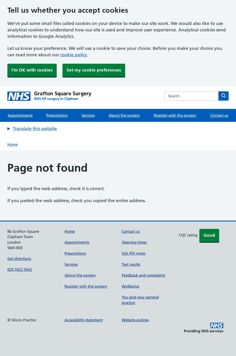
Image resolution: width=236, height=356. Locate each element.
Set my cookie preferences (94, 70)
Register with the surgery (175, 115)
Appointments (20, 115)
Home (12, 144)
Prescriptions (57, 115)
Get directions (19, 258)
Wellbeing (130, 286)
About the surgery (124, 115)
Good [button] (209, 235)
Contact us (219, 115)
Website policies (135, 320)
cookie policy (73, 54)
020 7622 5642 (19, 269)
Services (88, 115)
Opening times (134, 242)
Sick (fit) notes (133, 253)
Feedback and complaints (143, 275)
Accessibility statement (84, 320)
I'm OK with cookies (32, 70)
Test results (131, 264)
